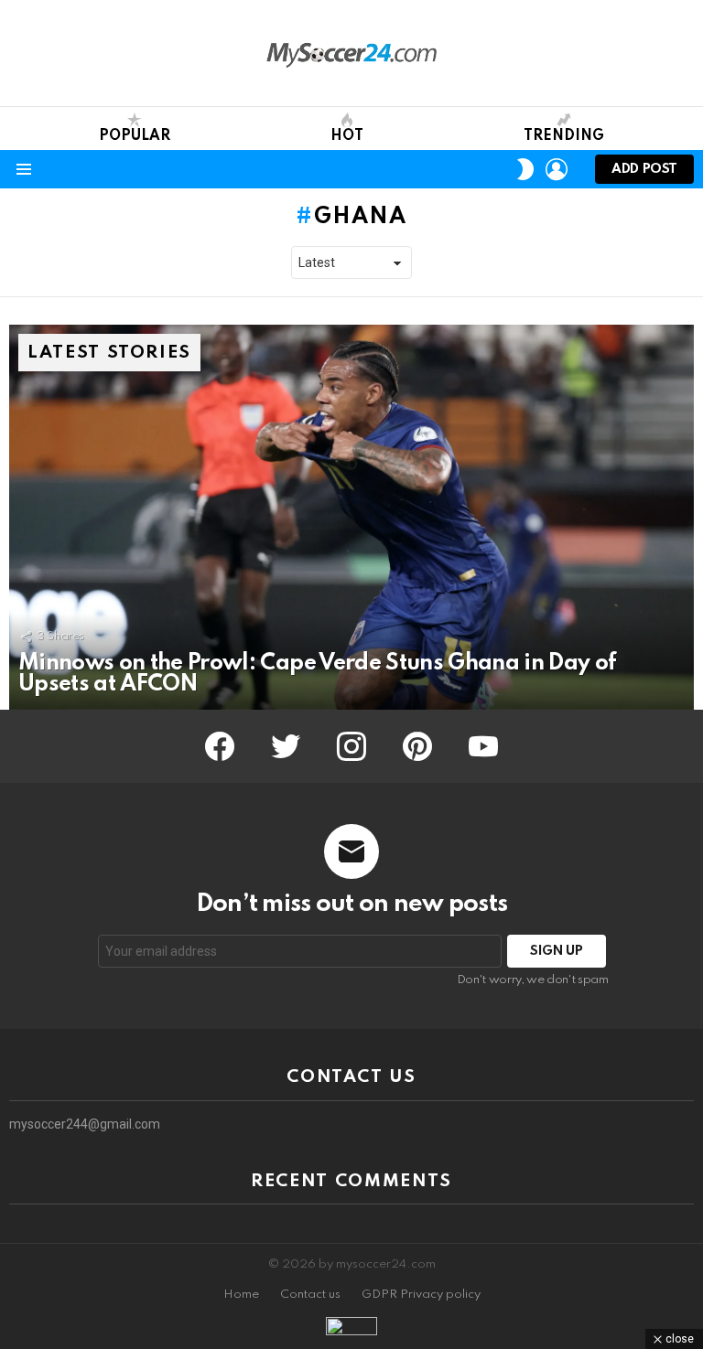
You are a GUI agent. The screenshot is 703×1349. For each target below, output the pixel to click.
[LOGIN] (557, 169)
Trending (564, 136)
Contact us (310, 1295)
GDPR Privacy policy (421, 1295)
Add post (644, 169)
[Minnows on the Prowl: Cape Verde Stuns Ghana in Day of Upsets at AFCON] (351, 517)
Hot (346, 136)
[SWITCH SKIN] (525, 169)
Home (241, 1295)
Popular (134, 136)
